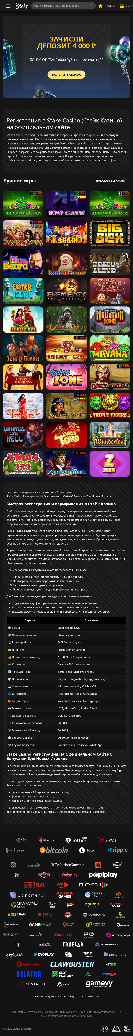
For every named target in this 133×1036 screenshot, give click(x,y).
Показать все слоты (111, 180)
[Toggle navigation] (7, 5)
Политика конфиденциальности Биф (54, 996)
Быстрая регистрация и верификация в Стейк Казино (40, 492)
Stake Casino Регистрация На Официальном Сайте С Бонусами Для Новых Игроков (59, 496)
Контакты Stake (90, 996)
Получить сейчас (66, 75)
